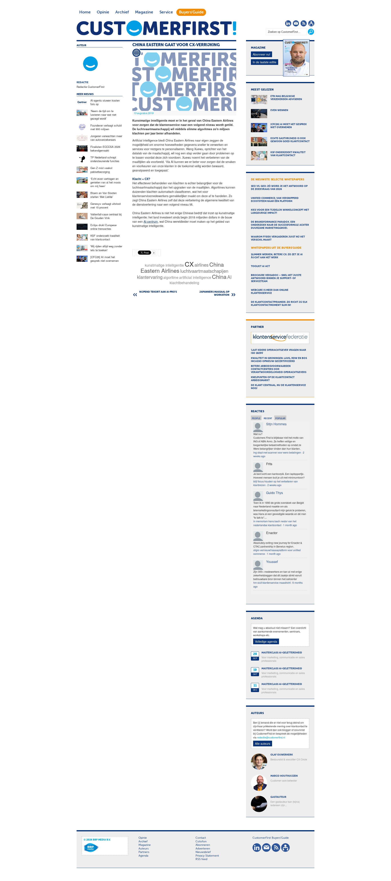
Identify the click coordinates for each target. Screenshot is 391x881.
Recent (268, 418)
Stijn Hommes (276, 424)
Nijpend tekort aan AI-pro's (158, 292)
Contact (201, 837)
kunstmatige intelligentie (164, 265)
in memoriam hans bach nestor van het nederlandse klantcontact (274, 523)
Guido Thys (274, 492)
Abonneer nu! (261, 54)
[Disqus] (184, 351)
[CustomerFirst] (156, 28)
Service (166, 12)
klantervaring (150, 277)
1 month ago (290, 525)
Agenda (143, 855)
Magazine (144, 12)
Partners (143, 852)
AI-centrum (151, 221)
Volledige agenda (266, 641)
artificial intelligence (195, 277)
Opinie (103, 12)
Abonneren (203, 845)
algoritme (170, 277)
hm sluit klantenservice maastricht (272, 582)
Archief (122, 12)
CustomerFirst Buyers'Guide (271, 837)
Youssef (272, 561)
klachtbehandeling (184, 282)
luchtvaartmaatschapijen (204, 270)
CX (189, 263)
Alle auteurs (262, 743)
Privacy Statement (207, 855)
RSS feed (201, 859)
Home (85, 12)
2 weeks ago (274, 485)
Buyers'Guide (191, 12)
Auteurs (143, 848)
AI (229, 277)
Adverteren (203, 848)
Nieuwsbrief (203, 852)
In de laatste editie (264, 62)
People (256, 418)
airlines (201, 264)
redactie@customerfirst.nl (271, 737)
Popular (280, 418)
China (219, 276)
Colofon (201, 841)
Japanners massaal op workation (214, 293)
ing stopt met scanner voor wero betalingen (277, 452)
